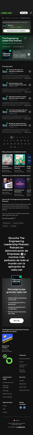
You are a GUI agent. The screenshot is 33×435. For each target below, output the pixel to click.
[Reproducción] (29, 54)
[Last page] (21, 147)
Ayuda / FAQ (22, 387)
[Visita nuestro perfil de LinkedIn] (20, 407)
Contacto (21, 380)
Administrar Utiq (7, 393)
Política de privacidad (5, 386)
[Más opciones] (30, 38)
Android (5, 412)
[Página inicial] (3, 18)
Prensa (21, 361)
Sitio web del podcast (8, 218)
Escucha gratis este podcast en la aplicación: (15, 22)
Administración (6, 46)
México (18, 420)
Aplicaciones (22, 383)
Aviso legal (6, 390)
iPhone (5, 406)
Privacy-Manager (7, 397)
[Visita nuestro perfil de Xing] (24, 407)
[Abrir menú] (31, 13)
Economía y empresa (18, 46)
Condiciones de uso (8, 382)
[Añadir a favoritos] (25, 38)
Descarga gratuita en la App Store (16, 31)
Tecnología (13, 226)
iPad (4, 409)
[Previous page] (8, 137)
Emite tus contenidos (22, 370)
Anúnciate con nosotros (23, 365)
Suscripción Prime (24, 390)
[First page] (5, 137)
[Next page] (18, 147)
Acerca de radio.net (24, 358)
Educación (5, 226)
